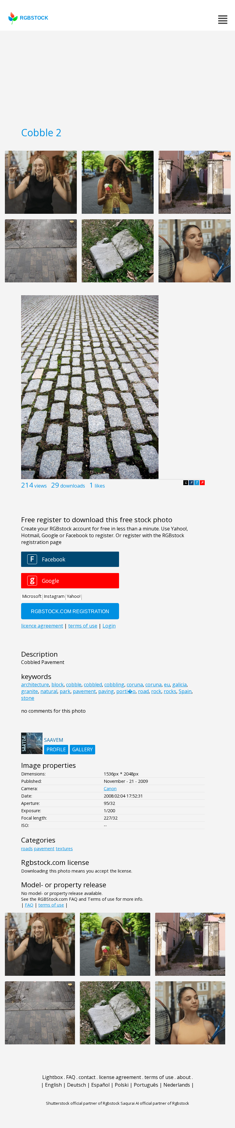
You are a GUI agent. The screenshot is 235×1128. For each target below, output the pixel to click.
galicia (179, 684)
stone (27, 698)
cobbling (114, 684)
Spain (185, 691)
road (143, 691)
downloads (72, 485)
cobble (73, 684)
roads (27, 848)
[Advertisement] (117, 76)
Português (146, 1084)
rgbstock (34, 18)
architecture (35, 684)
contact (87, 1077)
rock (156, 691)
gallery (82, 749)
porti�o (126, 691)
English (53, 1084)
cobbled (93, 684)
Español (100, 1084)
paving (106, 691)
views (40, 485)
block (57, 684)
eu (167, 684)
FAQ (29, 905)
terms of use (51, 905)
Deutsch (76, 1084)
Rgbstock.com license (55, 862)
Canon (110, 788)
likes (100, 485)
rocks (170, 691)
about (184, 1077)
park (65, 691)
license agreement (120, 1077)
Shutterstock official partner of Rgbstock (83, 1103)
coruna (135, 684)
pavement (84, 691)
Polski (122, 1084)
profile (56, 749)
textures (64, 848)
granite (29, 691)
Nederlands (176, 1084)
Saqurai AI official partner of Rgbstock (155, 1103)
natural (48, 691)
